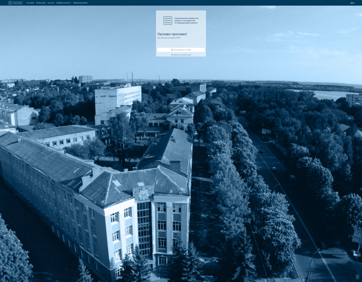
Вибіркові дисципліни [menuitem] (80, 3)
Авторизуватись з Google (182, 50)
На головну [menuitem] (30, 3)
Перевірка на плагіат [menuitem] (63, 3)
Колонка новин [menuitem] (41, 3)
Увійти (352, 3)
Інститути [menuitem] (51, 3)
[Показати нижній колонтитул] (357, 277)
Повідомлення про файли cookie (181, 54)
